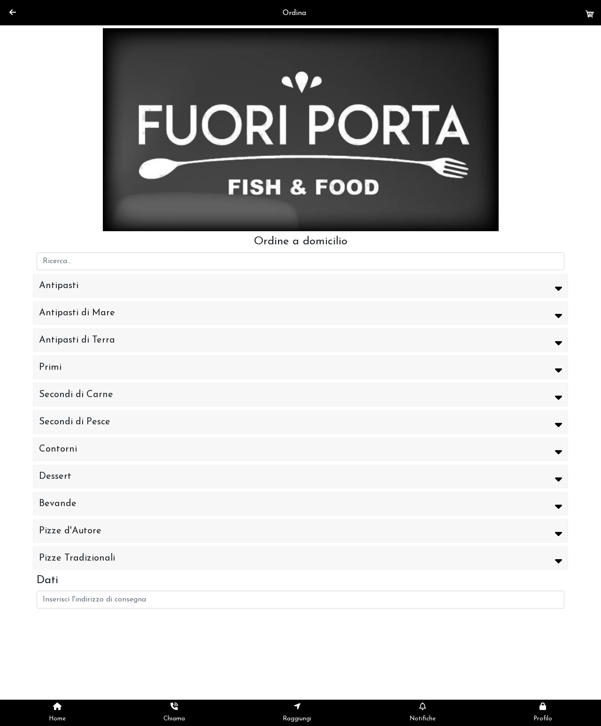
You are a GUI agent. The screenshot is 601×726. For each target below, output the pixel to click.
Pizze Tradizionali (77, 558)
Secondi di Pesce (74, 422)
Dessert (55, 476)
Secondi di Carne (76, 394)
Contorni (58, 449)
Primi (50, 367)
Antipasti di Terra (77, 340)
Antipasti (58, 285)
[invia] (590, 14)
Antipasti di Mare (77, 313)
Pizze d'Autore (70, 531)
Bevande (58, 503)
